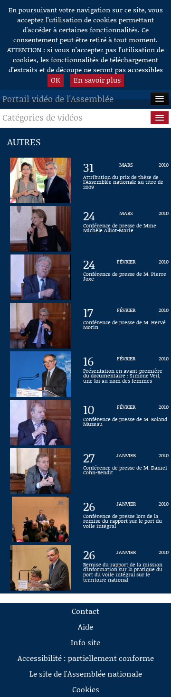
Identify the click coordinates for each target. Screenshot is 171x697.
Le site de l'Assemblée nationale (85, 673)
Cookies (85, 689)
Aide (85, 626)
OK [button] (55, 80)
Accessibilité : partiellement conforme (86, 657)
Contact (85, 610)
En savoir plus (97, 80)
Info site (85, 642)
